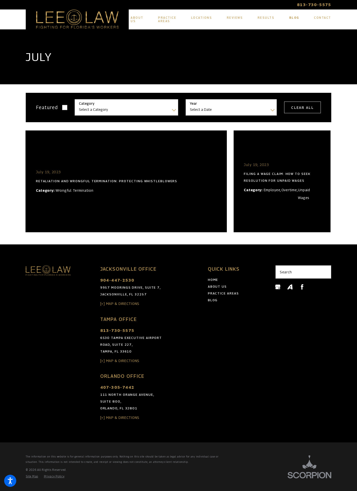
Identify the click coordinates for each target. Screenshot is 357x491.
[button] (10, 481)
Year (193, 103)
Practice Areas (223, 293)
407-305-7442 (117, 387)
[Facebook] (302, 287)
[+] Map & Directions (119, 303)
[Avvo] (290, 287)
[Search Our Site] (325, 272)
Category (86, 103)
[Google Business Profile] (277, 287)
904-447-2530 (117, 280)
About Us (217, 286)
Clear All (302, 107)
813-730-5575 (314, 4)
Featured (47, 107)
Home (213, 280)
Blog (213, 300)
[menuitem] (137, 19)
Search (286, 272)
